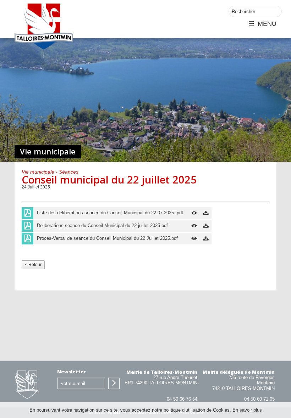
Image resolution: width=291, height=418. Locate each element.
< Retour (33, 264)
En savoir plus (247, 410)
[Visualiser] (194, 213)
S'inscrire (114, 383)
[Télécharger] (206, 213)
